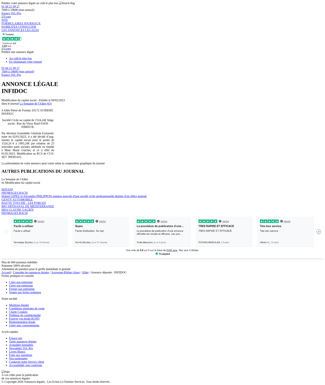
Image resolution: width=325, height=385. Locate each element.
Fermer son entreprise (22, 289)
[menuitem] (166, 58)
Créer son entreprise (21, 282)
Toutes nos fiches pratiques (25, 292)
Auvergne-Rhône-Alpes (65, 272)
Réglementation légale (22, 322)
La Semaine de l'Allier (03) (36, 103)
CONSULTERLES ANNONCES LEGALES (20, 28)
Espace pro (15, 338)
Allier (85, 272)
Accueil (6, 272)
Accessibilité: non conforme (25, 365)
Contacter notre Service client (26, 361)
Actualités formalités (21, 344)
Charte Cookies (18, 311)
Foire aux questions (20, 355)
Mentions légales (19, 305)
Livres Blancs (17, 351)
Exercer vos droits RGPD (24, 318)
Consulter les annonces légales (31, 272)
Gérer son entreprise (21, 285)
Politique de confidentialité (25, 315)
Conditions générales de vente (27, 308)
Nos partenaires (18, 358)
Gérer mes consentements (24, 325)
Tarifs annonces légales (22, 341)
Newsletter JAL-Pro (21, 348)
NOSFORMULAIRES (13, 21)
